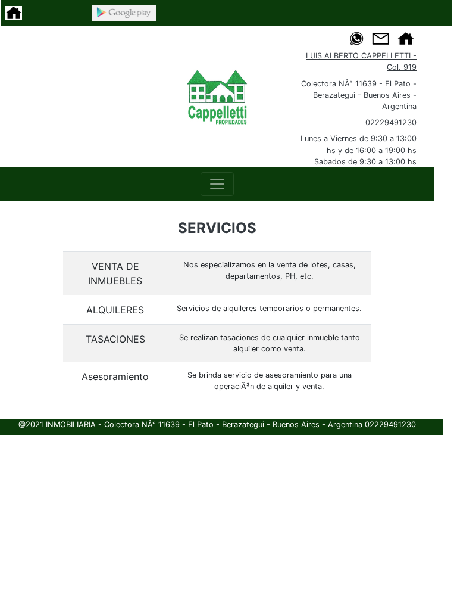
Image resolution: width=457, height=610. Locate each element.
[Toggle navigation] (217, 184)
